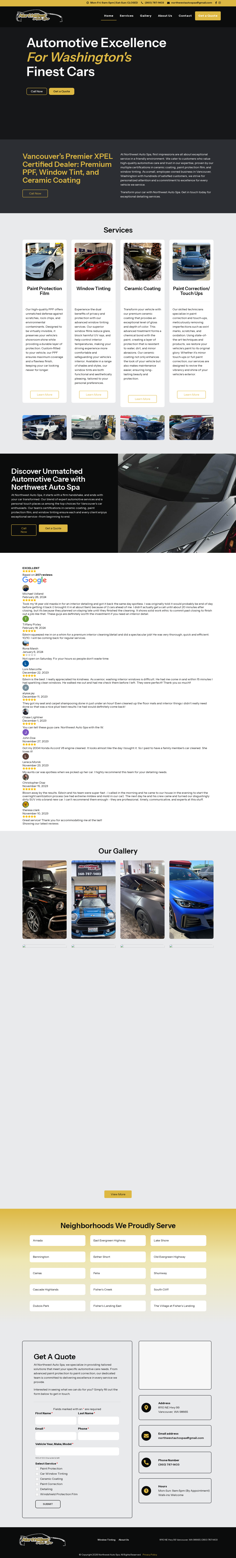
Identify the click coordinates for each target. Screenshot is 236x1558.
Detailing (46, 1489)
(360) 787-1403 (154, 2)
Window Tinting (106, 1539)
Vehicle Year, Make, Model (54, 1444)
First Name (44, 1413)
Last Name (86, 1413)
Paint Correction (51, 1484)
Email (40, 1428)
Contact (185, 15)
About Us (165, 15)
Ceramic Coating (51, 1478)
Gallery (146, 15)
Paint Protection (51, 1468)
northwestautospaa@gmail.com (191, 2)
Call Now (37, 91)
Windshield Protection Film (59, 1494)
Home (108, 15)
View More (118, 1194)
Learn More (44, 394)
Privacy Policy (150, 1554)
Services (127, 15)
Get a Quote (208, 15)
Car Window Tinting (54, 1473)
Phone (83, 1428)
